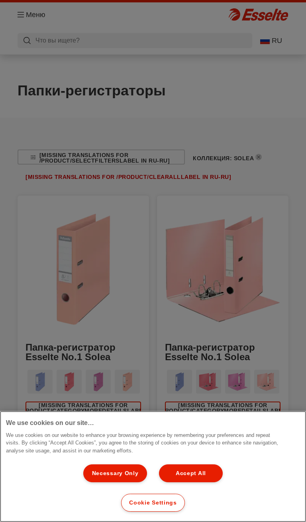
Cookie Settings (153, 502)
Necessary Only (115, 473)
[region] (153, 466)
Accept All (191, 473)
